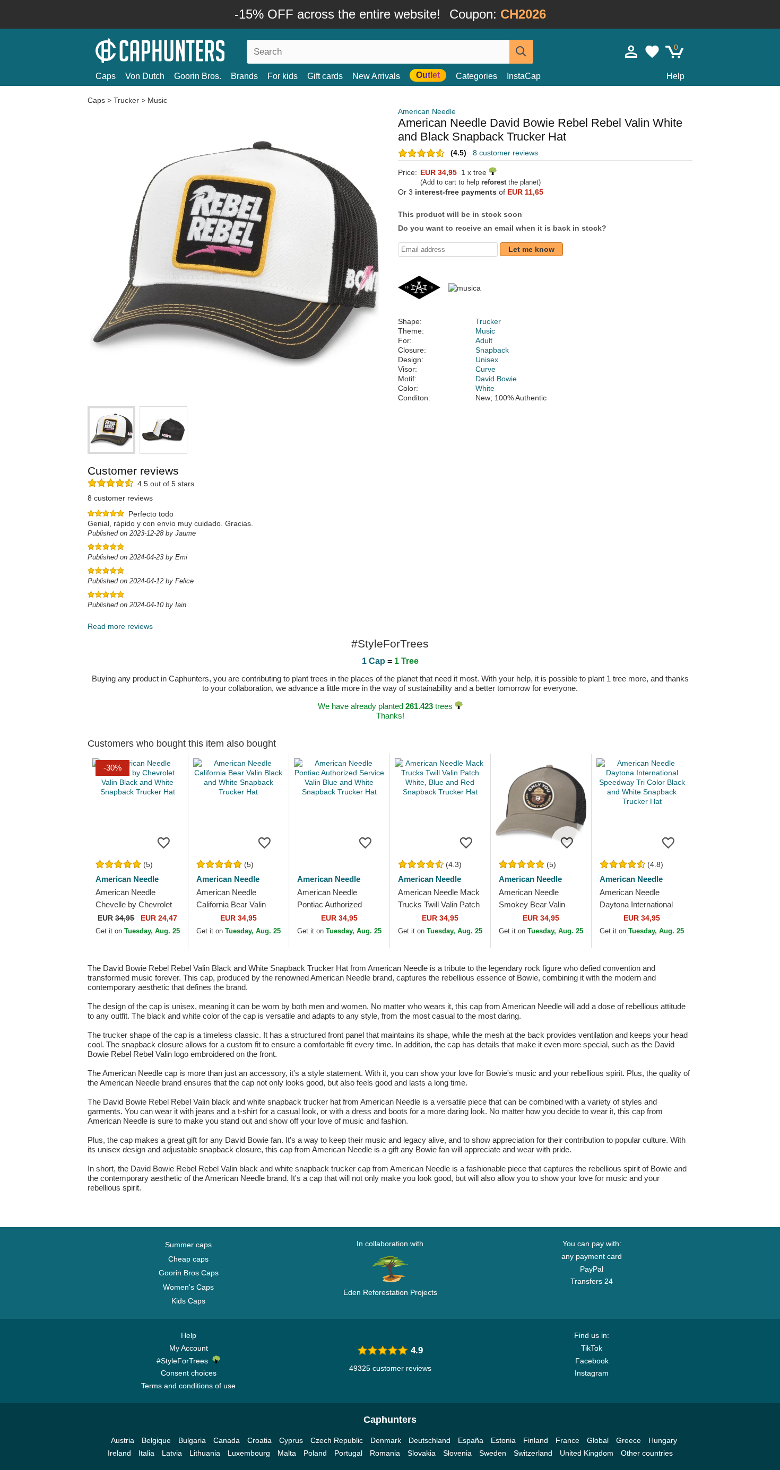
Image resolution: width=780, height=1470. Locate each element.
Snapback (492, 350)
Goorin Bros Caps (189, 1272)
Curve (485, 369)
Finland (535, 1440)
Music (157, 100)
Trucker (126, 100)
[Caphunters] (188, 49)
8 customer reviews (505, 152)
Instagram (592, 1373)
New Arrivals (376, 76)
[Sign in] (631, 51)
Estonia (503, 1440)
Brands (244, 76)
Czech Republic (336, 1440)
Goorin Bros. (197, 76)
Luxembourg (249, 1453)
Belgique (156, 1440)
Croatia (259, 1440)
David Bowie (496, 378)
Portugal (348, 1453)
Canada (226, 1440)
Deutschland (429, 1440)
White (485, 388)
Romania (385, 1453)
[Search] (521, 52)
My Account (188, 1348)
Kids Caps (188, 1301)
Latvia (172, 1453)
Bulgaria (192, 1440)
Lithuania (204, 1453)
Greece (628, 1440)
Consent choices (188, 1373)
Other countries (647, 1453)
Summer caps (188, 1244)
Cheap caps (188, 1259)
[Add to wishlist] (164, 842)
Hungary (662, 1440)
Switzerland (533, 1453)
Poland (315, 1453)
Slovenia (457, 1453)
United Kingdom (586, 1453)
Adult (483, 340)
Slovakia (422, 1453)
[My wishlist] (652, 51)
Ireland (119, 1453)
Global (598, 1440)
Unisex (486, 359)
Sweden (492, 1453)
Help (675, 76)
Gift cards (325, 76)
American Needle (427, 111)
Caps (106, 76)
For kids (282, 76)
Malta (287, 1453)
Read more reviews (120, 626)
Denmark (385, 1440)
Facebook (592, 1361)
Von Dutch (144, 76)
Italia (146, 1453)
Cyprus (291, 1440)
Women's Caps (188, 1287)
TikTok (591, 1348)
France (567, 1440)
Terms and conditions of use (188, 1385)
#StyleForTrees (184, 1361)
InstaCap (524, 76)
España (470, 1440)
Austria (122, 1440)
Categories (476, 76)
